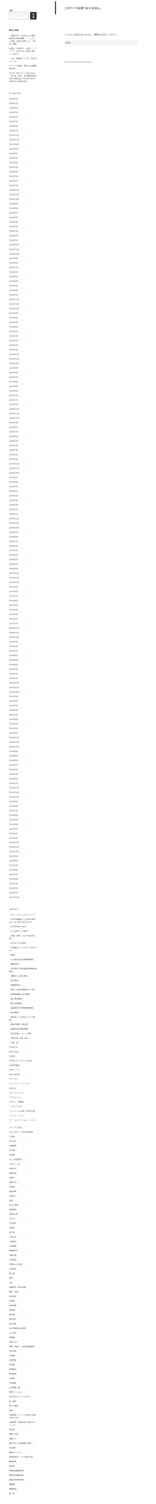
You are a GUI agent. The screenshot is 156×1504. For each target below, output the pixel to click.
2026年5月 (13, 112)
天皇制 (12, 1227)
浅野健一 (12, 1337)
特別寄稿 (12, 1360)
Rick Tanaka (14, 1074)
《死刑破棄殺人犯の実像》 (20, 994)
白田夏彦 (12, 1383)
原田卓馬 (12, 1191)
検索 (11, 10)
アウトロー (13, 1079)
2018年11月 (14, 523)
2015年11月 (14, 687)
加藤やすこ (13, 1182)
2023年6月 (13, 272)
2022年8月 (13, 317)
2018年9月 (13, 532)
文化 (11, 1282)
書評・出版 (13, 1291)
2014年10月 (14, 746)
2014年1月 (13, 783)
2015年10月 (14, 692)
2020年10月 (14, 418)
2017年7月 (13, 596)
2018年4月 (13, 555)
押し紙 (12, 1273)
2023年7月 (13, 267)
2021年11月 (14, 359)
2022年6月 (13, 327)
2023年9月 (13, 258)
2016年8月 (13, 646)
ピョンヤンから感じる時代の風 (22, 1111)
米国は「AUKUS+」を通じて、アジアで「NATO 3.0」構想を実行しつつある (23, 51)
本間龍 (12, 1300)
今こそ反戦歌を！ (16, 1159)
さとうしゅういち (16, 1092)
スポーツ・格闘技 (16, 1101)
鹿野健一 (12, 1484)
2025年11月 (14, 139)
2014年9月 (13, 751)
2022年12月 (14, 299)
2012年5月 (13, 874)
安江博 (12, 1232)
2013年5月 (13, 819)
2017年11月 (14, 578)
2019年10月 (14, 473)
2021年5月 (13, 386)
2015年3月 (13, 724)
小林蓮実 (12, 1246)
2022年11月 (14, 304)
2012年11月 (14, 847)
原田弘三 (12, 1196)
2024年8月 (13, 208)
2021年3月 (13, 395)
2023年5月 (13, 276)
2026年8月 (13, 98)
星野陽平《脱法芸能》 (18, 1287)
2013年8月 (13, 806)
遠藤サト (12, 1438)
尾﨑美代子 (13, 1250)
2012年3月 (13, 883)
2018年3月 (13, 559)
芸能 (11, 1410)
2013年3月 (13, 829)
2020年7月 (13, 431)
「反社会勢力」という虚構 (20, 1033)
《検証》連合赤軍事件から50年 (22, 989)
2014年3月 (13, 774)
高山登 (12, 1466)
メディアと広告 (15, 1127)
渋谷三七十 (13, 1342)
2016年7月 (13, 651)
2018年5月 (13, 550)
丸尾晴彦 (12, 1145)
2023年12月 (14, 244)
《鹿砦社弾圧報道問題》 (19, 1029)
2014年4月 (13, 769)
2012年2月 (13, 888)
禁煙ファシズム (15, 1392)
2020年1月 (13, 459)
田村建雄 (12, 1373)
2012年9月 (13, 856)
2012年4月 (13, 879)
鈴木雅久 (12, 1447)
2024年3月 (13, 231)
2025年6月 (13, 162)
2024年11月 (14, 194)
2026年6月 (13, 108)
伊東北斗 (12, 1168)
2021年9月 (13, 368)
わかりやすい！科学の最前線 (21, 1132)
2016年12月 (14, 628)
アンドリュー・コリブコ (19, 1083)
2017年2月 (13, 619)
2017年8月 (13, 591)
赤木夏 (12, 1429)
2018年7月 (13, 541)
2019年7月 (13, 486)
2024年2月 (13, 235)
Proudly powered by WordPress (78, 62)
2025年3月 (13, 176)
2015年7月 (13, 705)
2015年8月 (13, 701)
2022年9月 (13, 313)
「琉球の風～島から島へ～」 (21, 1038)
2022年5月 (13, 331)
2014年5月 (13, 765)
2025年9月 (13, 149)
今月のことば (14, 1164)
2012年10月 (14, 851)
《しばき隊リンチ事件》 (19, 931)
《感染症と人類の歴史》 (19, 976)
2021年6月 (13, 381)
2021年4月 (13, 391)
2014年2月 (13, 778)
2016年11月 (14, 632)
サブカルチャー (15, 1097)
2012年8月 (13, 860)
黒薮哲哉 (12, 1489)
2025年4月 (13, 171)
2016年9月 (13, 641)
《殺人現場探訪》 (16, 1003)
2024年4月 (13, 226)
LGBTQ (12, 1056)
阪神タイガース (15, 1452)
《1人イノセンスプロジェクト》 (22, 914)
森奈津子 (12, 1319)
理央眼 (12, 1364)
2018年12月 (14, 518)
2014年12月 (14, 737)
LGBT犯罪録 (14, 1065)
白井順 (12, 1378)
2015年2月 (13, 728)
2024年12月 (14, 190)
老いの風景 (13, 1405)
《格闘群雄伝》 (15, 985)
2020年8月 (13, 427)
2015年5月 (13, 714)
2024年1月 (13, 240)
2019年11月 (14, 468)
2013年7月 (13, 810)
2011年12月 (14, 897)
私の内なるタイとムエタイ (20, 1396)
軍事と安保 (13, 1434)
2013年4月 (13, 824)
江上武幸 (12, 1332)
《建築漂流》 (14, 964)
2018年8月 (13, 537)
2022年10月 (14, 308)
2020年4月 (13, 445)
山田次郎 (12, 1259)
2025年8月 (13, 153)
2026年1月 (13, 130)
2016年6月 (13, 655)
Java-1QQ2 (13, 1051)
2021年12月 (14, 354)
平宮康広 (12, 1269)
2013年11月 (14, 792)
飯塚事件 (12, 1461)
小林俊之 (12, 1241)
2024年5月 (13, 222)
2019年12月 (14, 463)
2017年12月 (14, 573)
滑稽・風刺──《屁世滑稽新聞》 (22, 1346)
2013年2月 (13, 833)
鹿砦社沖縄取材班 (16, 1475)
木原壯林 (12, 1296)
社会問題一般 (14, 1387)
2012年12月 (14, 842)
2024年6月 (13, 217)
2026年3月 (13, 121)
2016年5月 (13, 660)
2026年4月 (13, 117)
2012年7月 (13, 865)
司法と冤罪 (13, 1205)
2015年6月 (13, 710)
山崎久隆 (12, 1255)
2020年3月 (13, 450)
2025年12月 (14, 135)
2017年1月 (13, 623)
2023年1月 (13, 295)
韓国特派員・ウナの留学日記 (21, 1457)
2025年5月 (13, 167)
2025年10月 (14, 144)
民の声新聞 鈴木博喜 (17, 1328)
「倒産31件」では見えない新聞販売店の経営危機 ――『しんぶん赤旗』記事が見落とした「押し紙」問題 (23, 39)
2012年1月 (13, 892)
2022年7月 (13, 322)
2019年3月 (13, 505)
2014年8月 (13, 756)
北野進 (12, 1186)
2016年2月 (13, 673)
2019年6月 (13, 491)
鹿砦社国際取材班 (16, 1470)
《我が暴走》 (14, 980)
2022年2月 (13, 345)
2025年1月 (13, 185)
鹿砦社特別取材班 (16, 1479)
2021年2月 (13, 400)
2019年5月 (13, 495)
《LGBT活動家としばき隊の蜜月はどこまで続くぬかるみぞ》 (22, 920)
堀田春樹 (12, 1209)
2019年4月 (13, 500)
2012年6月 (13, 870)
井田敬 (12, 1154)
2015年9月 (13, 696)
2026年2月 (13, 126)
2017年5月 (13, 605)
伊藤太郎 (12, 1173)
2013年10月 (14, 797)
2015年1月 (13, 733)
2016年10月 (14, 637)
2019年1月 (13, 514)
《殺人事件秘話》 (16, 998)
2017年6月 (13, 600)
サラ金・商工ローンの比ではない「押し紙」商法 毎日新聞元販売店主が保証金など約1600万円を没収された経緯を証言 (23, 77)
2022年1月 (13, 349)
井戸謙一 (12, 1150)
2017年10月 (14, 582)
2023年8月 (13, 263)
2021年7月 (13, 377)
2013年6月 (13, 815)
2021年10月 (14, 363)
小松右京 (12, 1237)
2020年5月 (13, 441)
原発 (11, 1200)
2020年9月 (13, 422)
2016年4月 (13, 664)
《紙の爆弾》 (14, 1012)
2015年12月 (14, 683)
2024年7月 (13, 213)
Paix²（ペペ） (15, 1069)
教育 (11, 1278)
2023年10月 (14, 254)
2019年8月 (13, 482)
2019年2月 (13, 509)
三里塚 (12, 1136)
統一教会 (12, 1401)
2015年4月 (13, 719)
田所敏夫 (12, 1369)
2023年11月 (14, 249)
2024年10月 (14, 199)
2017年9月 (13, 587)
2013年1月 (13, 838)
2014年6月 (13, 760)
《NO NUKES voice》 (18, 926)
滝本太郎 (12, 1351)
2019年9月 (13, 477)
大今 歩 (12, 1218)
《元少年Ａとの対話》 (18, 943)
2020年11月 (14, 413)
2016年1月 (13, 678)
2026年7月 (13, 103)
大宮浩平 (12, 1223)
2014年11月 (14, 742)
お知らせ (12, 1088)
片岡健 (12, 1355)
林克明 (12, 1314)
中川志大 (12, 1141)
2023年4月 (13, 281)
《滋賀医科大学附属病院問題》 (22, 1008)
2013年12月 (14, 787)
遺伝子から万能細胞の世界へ (21, 1443)
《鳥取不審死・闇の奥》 (19, 1024)
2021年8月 (13, 372)
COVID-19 (13, 1047)
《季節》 (12, 955)
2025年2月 (13, 181)
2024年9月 (13, 203)
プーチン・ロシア (16, 1115)
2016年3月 (13, 669)
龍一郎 (12, 1493)
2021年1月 (13, 404)
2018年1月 (13, 568)
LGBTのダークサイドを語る (20, 1060)
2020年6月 (13, 436)
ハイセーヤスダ (15, 1106)
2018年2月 (13, 564)
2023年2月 (13, 290)
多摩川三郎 (13, 1214)
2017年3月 (13, 614)
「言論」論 (13, 1042)
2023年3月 (13, 285)
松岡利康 (12, 1305)
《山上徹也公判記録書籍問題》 (22, 959)
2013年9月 (13, 801)
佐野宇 (12, 1177)
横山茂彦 (12, 1323)
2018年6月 (13, 546)
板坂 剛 (12, 1310)
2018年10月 (14, 527)
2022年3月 (13, 340)
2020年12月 (14, 409)
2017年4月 (13, 609)
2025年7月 (13, 158)
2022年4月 (13, 336)
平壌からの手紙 (15, 1264)
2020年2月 (13, 454)
